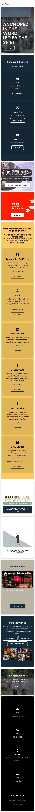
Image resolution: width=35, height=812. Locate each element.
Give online (17, 781)
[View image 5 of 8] (21, 650)
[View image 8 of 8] (29, 658)
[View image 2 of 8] (6, 657)
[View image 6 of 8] (21, 657)
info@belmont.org (17, 716)
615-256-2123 (17, 737)
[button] (31, 3)
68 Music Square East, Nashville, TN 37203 (17, 759)
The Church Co (17, 804)
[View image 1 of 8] (6, 651)
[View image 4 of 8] (14, 655)
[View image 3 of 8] (14, 649)
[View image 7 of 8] (29, 651)
